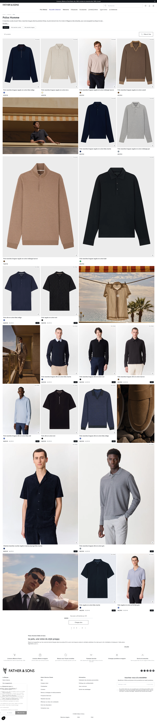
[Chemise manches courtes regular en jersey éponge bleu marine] (40, 495)
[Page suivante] (85, 628)
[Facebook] (142, 671)
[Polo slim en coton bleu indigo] (21, 292)
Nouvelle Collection (55, 9)
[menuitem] (43, 10)
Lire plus (5, 23)
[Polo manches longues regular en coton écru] (59, 64)
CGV (78, 717)
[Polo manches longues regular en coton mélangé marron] (97, 64)
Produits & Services (46, 695)
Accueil (4, 14)
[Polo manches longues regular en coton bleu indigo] (21, 64)
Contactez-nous (45, 708)
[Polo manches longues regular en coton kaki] (116, 207)
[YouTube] (153, 671)
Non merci (7, 712)
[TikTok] (147, 671)
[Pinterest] (150, 671)
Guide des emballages (85, 689)
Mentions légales (65, 717)
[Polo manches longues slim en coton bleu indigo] (97, 410)
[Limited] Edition (93, 9)
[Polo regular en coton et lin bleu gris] (135, 580)
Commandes (44, 686)
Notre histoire (6, 680)
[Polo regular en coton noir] (59, 292)
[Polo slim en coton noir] (59, 410)
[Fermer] (155, 1)
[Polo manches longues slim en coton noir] (97, 351)
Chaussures (74, 9)
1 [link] (71, 628)
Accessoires (83, 9)
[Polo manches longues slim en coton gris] (116, 495)
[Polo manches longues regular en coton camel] (135, 64)
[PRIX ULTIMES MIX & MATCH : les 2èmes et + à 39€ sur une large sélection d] (78, 1)
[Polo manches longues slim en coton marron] (135, 351)
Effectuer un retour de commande (49, 702)
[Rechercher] (105, 5)
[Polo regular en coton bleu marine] (97, 580)
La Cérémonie (113, 9)
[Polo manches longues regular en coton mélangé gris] (135, 123)
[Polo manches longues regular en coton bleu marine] (97, 123)
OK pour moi (30, 712)
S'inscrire (150, 684)
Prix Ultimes (43, 9)
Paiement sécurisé (45, 698)
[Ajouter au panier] (38, 87)
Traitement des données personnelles (88, 680)
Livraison (43, 689)
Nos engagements (7, 683)
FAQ (42, 680)
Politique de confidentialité (86, 683)
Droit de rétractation (46, 705)
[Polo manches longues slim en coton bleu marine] (59, 351)
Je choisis (18, 712)
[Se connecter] (149, 6)
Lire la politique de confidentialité (10, 707)
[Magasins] (146, 6)
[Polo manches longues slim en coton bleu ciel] (21, 410)
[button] (3, 718)
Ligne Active (103, 9)
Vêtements (66, 9)
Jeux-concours (83, 686)
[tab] (6, 27)
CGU (92, 717)
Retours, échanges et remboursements (51, 692)
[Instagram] (145, 671)
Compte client (44, 683)
